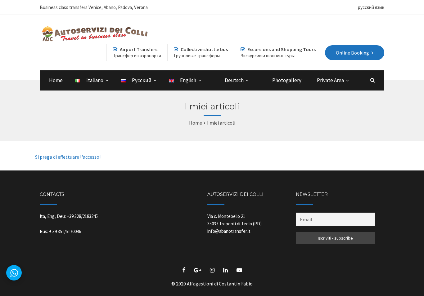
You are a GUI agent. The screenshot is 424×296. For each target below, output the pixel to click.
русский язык (371, 7)
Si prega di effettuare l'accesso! (68, 157)
